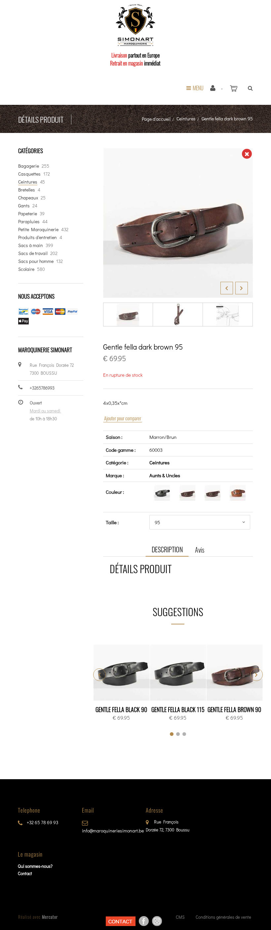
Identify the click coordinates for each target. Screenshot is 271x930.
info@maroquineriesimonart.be (113, 830)
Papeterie (27, 213)
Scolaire (26, 269)
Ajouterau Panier (122, 673)
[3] (184, 734)
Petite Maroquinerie (38, 229)
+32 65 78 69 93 (42, 822)
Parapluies (29, 221)
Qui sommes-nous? (35, 866)
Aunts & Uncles (164, 475)
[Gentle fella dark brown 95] (178, 152)
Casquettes (29, 174)
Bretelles (26, 190)
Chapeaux (28, 197)
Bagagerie (28, 166)
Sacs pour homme (36, 261)
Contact (25, 873)
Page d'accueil (156, 119)
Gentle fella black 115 (178, 709)
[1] (172, 734)
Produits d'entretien (37, 237)
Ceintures (186, 118)
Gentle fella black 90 (121, 709)
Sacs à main (30, 245)
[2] (178, 734)
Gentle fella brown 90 (234, 709)
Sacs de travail (33, 253)
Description (167, 549)
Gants (24, 205)
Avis (199, 549)
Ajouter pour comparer (122, 418)
